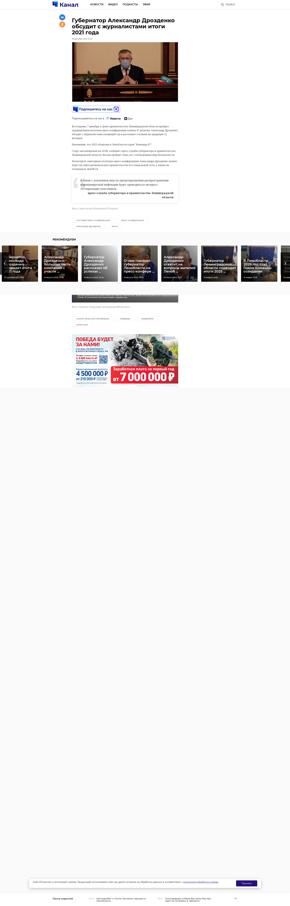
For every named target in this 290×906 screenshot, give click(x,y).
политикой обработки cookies (200, 882)
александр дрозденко (88, 226)
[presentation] (4, 263)
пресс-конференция (132, 220)
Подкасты (130, 4)
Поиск (230, 4)
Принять (247, 883)
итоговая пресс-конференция (93, 220)
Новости (96, 4)
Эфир (146, 4)
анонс (115, 226)
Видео (113, 4)
